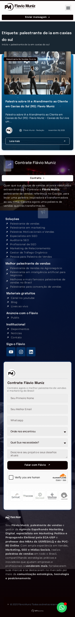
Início (5, 44)
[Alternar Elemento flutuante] (62, 607)
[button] (68, 8)
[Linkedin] (30, 351)
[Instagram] (20, 351)
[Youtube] (10, 351)
